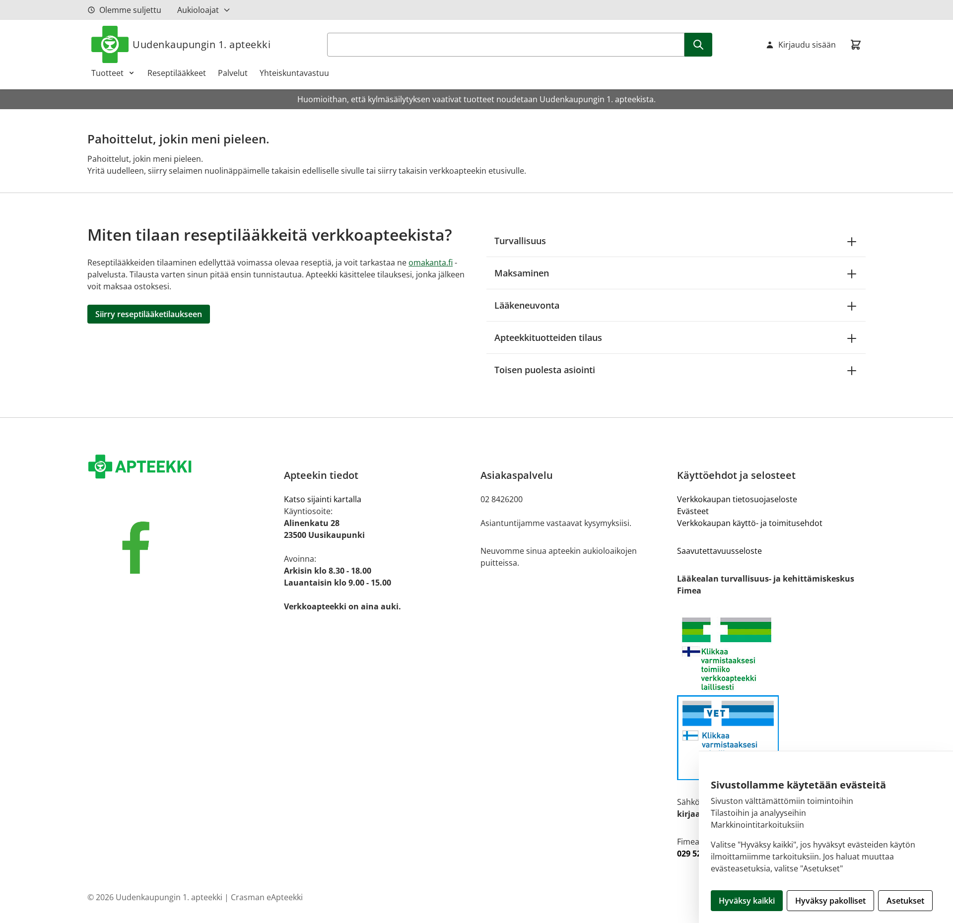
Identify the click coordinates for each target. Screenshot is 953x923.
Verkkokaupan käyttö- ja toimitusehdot (749, 523)
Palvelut (233, 72)
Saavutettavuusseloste (719, 550)
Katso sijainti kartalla (322, 499)
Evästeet (693, 511)
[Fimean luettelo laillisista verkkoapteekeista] (771, 737)
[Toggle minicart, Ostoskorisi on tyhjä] (856, 45)
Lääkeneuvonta (526, 305)
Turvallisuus (520, 241)
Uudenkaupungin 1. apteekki (202, 44)
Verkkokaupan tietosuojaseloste (737, 499)
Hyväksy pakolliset (830, 900)
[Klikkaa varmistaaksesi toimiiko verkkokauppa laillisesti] (771, 653)
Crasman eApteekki (267, 897)
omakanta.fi (430, 262)
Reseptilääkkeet (176, 72)
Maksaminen (521, 273)
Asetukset (905, 900)
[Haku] (698, 45)
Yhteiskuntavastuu (294, 72)
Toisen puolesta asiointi (544, 370)
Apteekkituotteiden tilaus (548, 337)
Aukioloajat (198, 9)
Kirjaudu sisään (807, 44)
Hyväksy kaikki (747, 900)
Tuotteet (107, 72)
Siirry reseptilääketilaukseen (148, 314)
